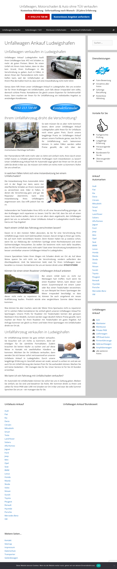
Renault (95, 280)
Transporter (10, 554)
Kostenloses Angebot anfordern (72, 16)
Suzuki (95, 270)
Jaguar (95, 224)
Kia (93, 193)
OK (98, 565)
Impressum (10, 547)
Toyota (95, 273)
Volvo (94, 263)
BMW (94, 245)
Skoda (95, 259)
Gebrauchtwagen (103, 344)
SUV (98, 320)
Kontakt (8, 540)
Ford (94, 228)
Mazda (95, 256)
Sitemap (8, 544)
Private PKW (101, 330)
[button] (94, 29)
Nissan (95, 266)
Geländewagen (11, 558)
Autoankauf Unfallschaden (81, 30)
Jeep (94, 231)
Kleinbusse (101, 326)
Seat (94, 242)
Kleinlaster (101, 323)
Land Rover (97, 214)
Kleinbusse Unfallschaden (56, 30)
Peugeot (96, 277)
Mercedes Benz (99, 291)
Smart (95, 207)
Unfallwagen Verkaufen (11, 30)
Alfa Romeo (97, 221)
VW (93, 294)
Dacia (94, 196)
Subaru (95, 217)
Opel (94, 238)
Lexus (95, 249)
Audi (94, 186)
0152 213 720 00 (38, 16)
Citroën (95, 200)
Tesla (94, 210)
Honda (95, 252)
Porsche (96, 287)
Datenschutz (10, 551)
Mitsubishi (96, 203)
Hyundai (96, 284)
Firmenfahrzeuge (104, 340)
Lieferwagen (101, 333)
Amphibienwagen (104, 347)
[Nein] (114, 565)
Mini (94, 235)
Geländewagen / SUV (33, 30)
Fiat (94, 189)
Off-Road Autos (103, 337)
